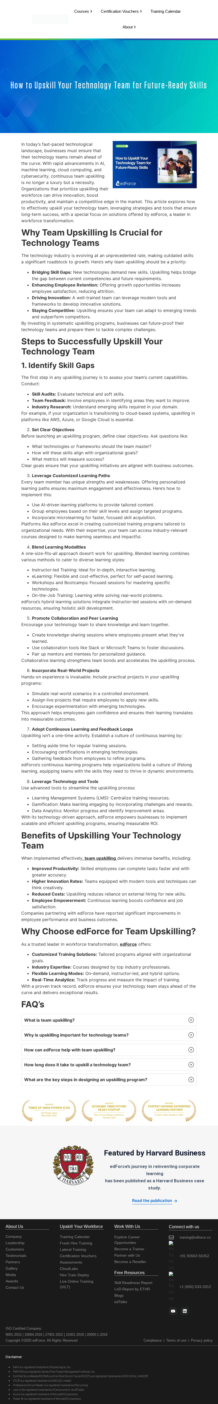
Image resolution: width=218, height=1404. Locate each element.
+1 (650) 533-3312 (195, 1287)
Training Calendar (165, 11)
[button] (109, 1020)
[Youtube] (173, 1311)
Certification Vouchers (120, 11)
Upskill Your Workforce (81, 1226)
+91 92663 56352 (194, 1256)
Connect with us (184, 1227)
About (128, 27)
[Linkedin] (185, 1311)
